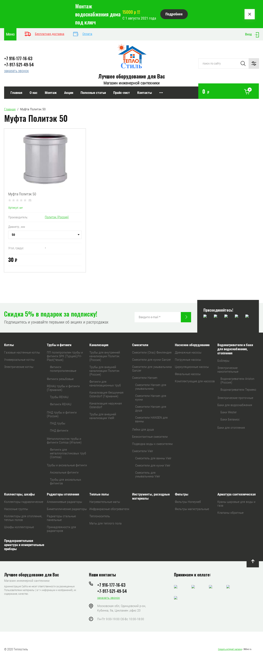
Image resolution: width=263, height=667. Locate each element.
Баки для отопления (231, 428)
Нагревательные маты (104, 502)
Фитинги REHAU (60, 404)
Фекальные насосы (188, 374)
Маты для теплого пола (105, 523)
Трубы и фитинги (59, 345)
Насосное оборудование (192, 345)
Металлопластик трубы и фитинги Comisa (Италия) (64, 440)
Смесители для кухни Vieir (152, 465)
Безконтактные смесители (150, 437)
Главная (16, 93)
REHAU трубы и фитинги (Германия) (63, 388)
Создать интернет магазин (230, 649)
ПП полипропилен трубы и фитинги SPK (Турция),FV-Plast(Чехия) (65, 356)
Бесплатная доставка (49, 34)
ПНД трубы (57, 423)
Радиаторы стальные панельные (61, 518)
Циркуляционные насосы (192, 367)
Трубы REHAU (59, 397)
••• (161, 93)
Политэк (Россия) (57, 217)
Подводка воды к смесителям (152, 444)
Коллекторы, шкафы (19, 494)
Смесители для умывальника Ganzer (152, 368)
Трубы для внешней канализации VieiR (102, 416)
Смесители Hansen (144, 378)
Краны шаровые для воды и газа (236, 503)
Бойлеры (223, 361)
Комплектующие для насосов (195, 381)
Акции (68, 93)
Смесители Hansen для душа (150, 408)
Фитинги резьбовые (60, 379)
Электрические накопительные (227, 369)
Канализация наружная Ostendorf (105, 405)
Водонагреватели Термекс (238, 390)
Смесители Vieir (142, 451)
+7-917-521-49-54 (19, 64)
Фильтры (181, 494)
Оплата (87, 34)
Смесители (140, 345)
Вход (248, 34)
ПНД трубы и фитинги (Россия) (62, 414)
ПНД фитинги (59, 430)
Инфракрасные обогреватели (109, 509)
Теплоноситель (99, 516)
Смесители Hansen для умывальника (150, 387)
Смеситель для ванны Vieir (153, 458)
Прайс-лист (121, 93)
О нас (33, 93)
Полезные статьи (93, 93)
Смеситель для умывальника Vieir (147, 474)
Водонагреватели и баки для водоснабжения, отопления (235, 349)
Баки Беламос (230, 419)
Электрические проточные (235, 398)
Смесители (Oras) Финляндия (152, 352)
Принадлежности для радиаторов (61, 529)
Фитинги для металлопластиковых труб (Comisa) (68, 453)
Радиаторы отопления (63, 494)
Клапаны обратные (230, 513)
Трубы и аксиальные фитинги (67, 465)
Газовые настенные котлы (22, 352)
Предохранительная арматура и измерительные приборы (24, 545)
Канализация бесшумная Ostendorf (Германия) (106, 394)
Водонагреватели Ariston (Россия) (237, 380)
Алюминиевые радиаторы (64, 502)
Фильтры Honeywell (188, 502)
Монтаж (51, 93)
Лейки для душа (143, 429)
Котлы (9, 345)
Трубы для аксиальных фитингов (65, 481)
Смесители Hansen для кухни (150, 397)
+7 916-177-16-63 (18, 58)
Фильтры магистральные (192, 509)
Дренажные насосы (188, 352)
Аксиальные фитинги (64, 472)
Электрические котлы (18, 367)
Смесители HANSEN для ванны (151, 419)
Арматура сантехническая (236, 494)
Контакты (144, 93)
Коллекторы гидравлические (23, 502)
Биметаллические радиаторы (67, 509)
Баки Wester (228, 412)
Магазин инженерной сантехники (132, 83)
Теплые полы (99, 494)
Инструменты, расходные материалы (151, 496)
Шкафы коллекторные (19, 527)
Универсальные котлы (19, 360)
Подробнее (174, 14)
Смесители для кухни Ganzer (151, 360)
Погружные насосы (188, 360)
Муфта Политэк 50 (22, 194)
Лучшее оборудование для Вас (131, 76)
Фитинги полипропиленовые (63, 369)
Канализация (98, 345)
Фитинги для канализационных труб (105, 383)
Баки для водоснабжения (234, 405)
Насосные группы (16, 509)
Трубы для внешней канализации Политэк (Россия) (104, 370)
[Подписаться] (186, 317)
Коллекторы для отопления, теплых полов (23, 518)
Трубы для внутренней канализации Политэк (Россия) (104, 356)
